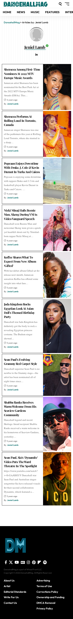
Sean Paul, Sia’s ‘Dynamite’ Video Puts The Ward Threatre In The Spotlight (21, 462)
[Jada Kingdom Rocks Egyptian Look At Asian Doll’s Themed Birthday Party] (57, 326)
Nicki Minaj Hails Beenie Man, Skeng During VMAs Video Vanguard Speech (20, 214)
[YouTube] (17, 562)
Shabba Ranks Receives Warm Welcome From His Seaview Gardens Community (20, 408)
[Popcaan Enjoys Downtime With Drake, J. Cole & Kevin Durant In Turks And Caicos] (57, 181)
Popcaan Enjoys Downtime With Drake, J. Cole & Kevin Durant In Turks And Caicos (22, 167)
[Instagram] (28, 562)
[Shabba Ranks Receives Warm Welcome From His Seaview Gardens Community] (57, 424)
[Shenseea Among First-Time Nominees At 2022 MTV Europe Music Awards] (57, 87)
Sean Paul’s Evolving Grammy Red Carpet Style (20, 362)
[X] (11, 562)
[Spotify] (45, 562)
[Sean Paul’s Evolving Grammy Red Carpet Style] (57, 375)
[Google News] (23, 562)
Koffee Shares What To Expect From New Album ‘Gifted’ (20, 261)
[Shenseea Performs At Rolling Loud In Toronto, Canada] (57, 134)
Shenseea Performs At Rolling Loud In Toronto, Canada (20, 120)
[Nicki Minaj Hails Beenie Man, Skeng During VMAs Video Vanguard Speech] (57, 228)
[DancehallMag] (30, 4)
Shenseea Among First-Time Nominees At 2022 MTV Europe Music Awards (22, 73)
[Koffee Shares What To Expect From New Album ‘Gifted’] (57, 275)
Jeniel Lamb (12, 103)
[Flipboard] (39, 562)
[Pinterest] (33, 562)
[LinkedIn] (36, 55)
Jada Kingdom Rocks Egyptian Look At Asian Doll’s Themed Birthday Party (19, 310)
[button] (60, 4)
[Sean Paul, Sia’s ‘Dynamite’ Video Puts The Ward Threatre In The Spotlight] (57, 478)
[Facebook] (6, 562)
